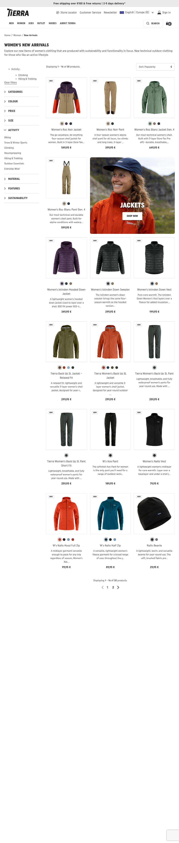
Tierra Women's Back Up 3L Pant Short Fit (66, 463)
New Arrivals (30, 35)
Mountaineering (12, 153)
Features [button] (14, 188)
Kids (31, 23)
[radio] (62, 124)
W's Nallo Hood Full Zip (66, 545)
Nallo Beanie (154, 545)
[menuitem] (11, 23)
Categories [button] (15, 91)
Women (21, 23)
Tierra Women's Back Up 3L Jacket (110, 375)
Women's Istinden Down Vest (154, 289)
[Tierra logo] (18, 12)
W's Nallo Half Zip (110, 545)
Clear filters (10, 82)
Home (7, 35)
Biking (7, 137)
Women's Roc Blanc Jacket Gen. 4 (154, 129)
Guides (53, 23)
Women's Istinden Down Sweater (110, 289)
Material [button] (14, 179)
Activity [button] (13, 130)
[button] (167, 23)
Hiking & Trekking (13, 158)
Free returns (93, 3)
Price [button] (11, 111)
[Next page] (119, 587)
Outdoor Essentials (14, 163)
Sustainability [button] (17, 198)
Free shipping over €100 (68, 3)
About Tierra (68, 23)
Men (11, 23)
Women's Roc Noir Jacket (66, 129)
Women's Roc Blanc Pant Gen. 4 (66, 209)
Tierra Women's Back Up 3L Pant (154, 373)
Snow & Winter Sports (15, 142)
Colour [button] (13, 101)
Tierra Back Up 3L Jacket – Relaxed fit (66, 375)
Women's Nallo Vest (154, 461)
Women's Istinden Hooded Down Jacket (66, 291)
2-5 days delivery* (114, 3)
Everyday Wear (12, 168)
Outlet (41, 23)
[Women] (132, 195)
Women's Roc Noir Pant (110, 129)
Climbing (9, 147)
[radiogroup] (66, 124)
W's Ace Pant (110, 461)
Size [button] (10, 120)
